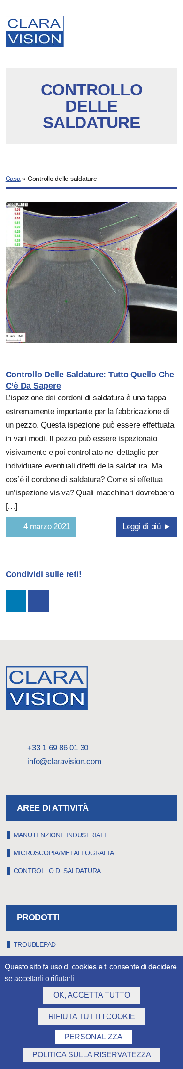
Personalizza (93, 1037)
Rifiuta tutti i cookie (91, 1017)
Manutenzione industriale (61, 835)
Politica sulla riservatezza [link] (91, 1055)
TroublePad (35, 944)
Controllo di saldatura (57, 870)
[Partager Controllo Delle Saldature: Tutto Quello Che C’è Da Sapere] (16, 601)
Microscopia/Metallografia (64, 853)
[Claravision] (49, 32)
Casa (13, 178)
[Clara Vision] (47, 707)
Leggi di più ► (146, 526)
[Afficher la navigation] (174, 33)
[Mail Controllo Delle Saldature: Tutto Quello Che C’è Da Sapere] (38, 601)
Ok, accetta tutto (91, 995)
